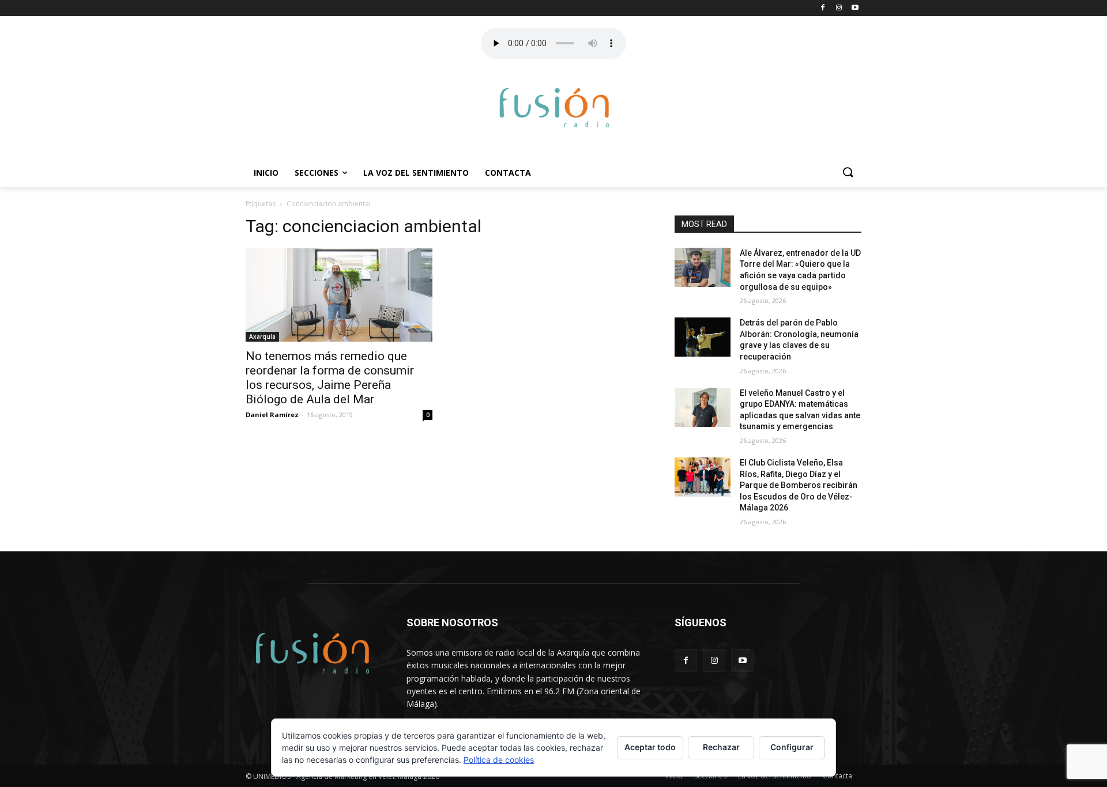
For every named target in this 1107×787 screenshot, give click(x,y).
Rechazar (721, 747)
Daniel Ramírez (272, 414)
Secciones (316, 172)
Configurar (792, 747)
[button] (847, 173)
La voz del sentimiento (416, 172)
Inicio (266, 172)
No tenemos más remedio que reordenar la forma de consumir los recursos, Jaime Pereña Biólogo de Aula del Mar (330, 377)
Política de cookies (499, 760)
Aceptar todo (650, 747)
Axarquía (262, 336)
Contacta (508, 172)
